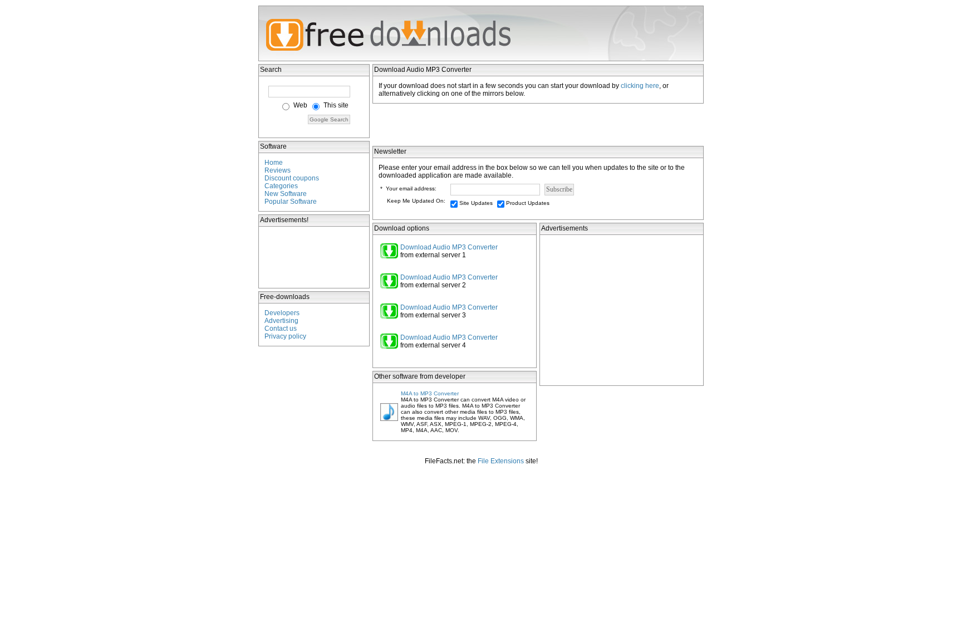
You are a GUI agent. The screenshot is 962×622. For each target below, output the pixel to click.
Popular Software (290, 201)
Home (273, 162)
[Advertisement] (314, 257)
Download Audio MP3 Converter (449, 247)
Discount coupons (291, 178)
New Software (285, 194)
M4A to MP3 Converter (430, 393)
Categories (281, 186)
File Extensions (501, 461)
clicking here (640, 86)
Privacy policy (285, 336)
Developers (282, 313)
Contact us (280, 328)
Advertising (281, 321)
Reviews (277, 170)
